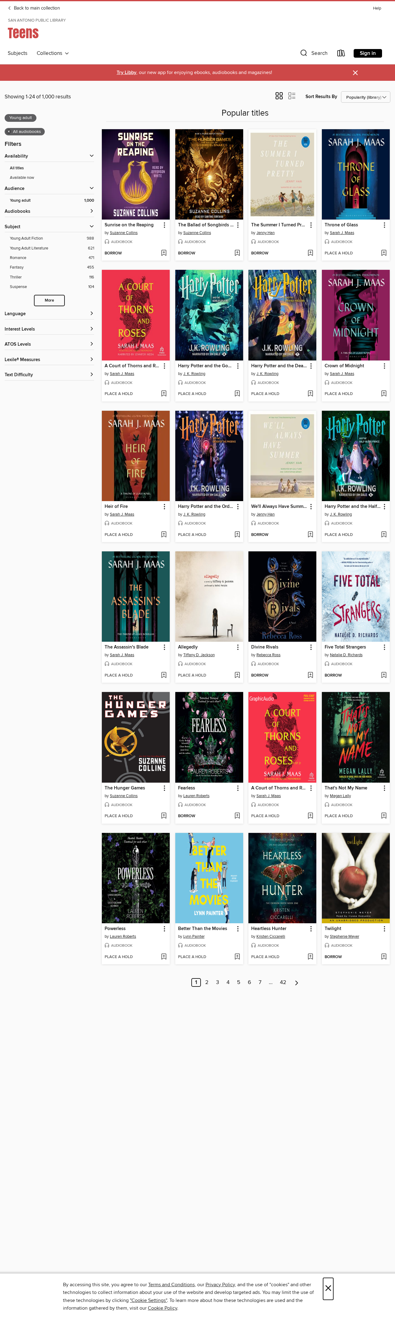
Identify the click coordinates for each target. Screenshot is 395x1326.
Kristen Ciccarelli (270, 936)
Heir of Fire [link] (116, 506)
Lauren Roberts (196, 795)
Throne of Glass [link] (341, 225)
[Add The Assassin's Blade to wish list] (164, 676)
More (49, 300)
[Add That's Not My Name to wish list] (384, 816)
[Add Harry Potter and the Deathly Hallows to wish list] (310, 394)
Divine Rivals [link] (264, 647)
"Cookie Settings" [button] (148, 1300)
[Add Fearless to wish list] (237, 816)
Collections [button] (51, 53)
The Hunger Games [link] (125, 788)
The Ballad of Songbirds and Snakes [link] (206, 225)
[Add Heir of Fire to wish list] (164, 535)
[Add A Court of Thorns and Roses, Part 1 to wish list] (310, 816)
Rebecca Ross (268, 655)
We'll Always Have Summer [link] (279, 506)
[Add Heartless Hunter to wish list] (310, 957)
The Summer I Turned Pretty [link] (279, 225)
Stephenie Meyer (344, 936)
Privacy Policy (220, 1285)
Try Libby (126, 72)
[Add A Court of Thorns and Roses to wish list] (164, 394)
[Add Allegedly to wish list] (237, 676)
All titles (17, 168)
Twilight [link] (333, 929)
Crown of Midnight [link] (344, 366)
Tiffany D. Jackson (199, 655)
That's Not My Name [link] (346, 788)
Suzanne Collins (124, 232)
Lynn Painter (194, 936)
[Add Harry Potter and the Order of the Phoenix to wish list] (237, 535)
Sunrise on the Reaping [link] (129, 225)
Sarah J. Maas (342, 232)
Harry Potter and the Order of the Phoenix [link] (206, 506)
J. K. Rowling (194, 373)
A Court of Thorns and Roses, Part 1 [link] (279, 788)
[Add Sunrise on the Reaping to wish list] (164, 253)
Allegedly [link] (188, 647)
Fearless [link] (186, 788)
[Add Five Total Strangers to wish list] (384, 676)
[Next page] (297, 982)
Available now (22, 177)
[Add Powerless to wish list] (164, 957)
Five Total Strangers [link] (345, 647)
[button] (313, 54)
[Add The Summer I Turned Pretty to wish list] (310, 253)
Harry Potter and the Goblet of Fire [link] (206, 366)
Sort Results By (321, 97)
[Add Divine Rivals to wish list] (310, 676)
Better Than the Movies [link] (202, 929)
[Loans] (341, 54)
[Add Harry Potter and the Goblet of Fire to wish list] (237, 394)
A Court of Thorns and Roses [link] (133, 366)
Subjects (17, 53)
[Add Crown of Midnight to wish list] (384, 394)
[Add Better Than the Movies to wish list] (237, 957)
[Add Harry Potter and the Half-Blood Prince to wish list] (384, 535)
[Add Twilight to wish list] (384, 957)
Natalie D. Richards (346, 655)
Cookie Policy (162, 1308)
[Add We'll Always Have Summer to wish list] (310, 535)
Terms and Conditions (171, 1285)
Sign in (368, 53)
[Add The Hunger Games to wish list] (164, 816)
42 (283, 982)
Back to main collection (36, 8)
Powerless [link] (115, 929)
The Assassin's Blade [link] (126, 647)
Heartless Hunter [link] (268, 929)
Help (377, 8)
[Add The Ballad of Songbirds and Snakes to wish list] (237, 253)
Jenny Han (265, 232)
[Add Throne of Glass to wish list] (384, 253)
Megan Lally (340, 795)
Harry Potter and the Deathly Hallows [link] (279, 366)
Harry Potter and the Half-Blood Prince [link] (353, 506)
